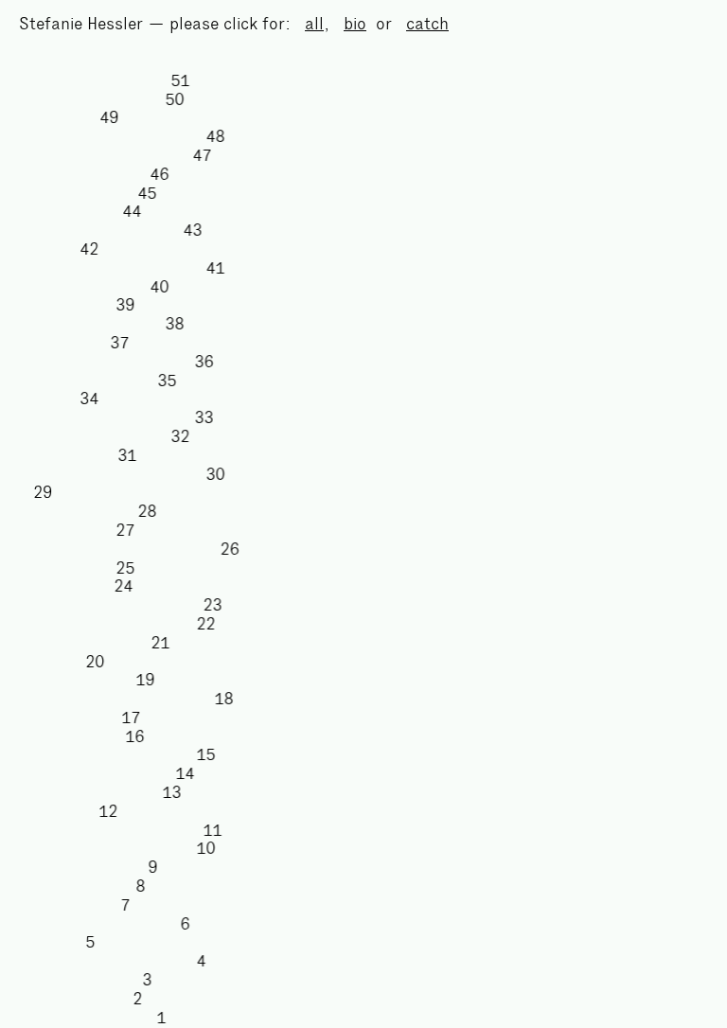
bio (355, 23)
